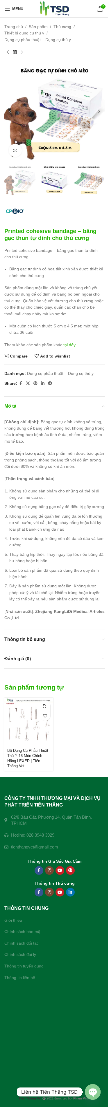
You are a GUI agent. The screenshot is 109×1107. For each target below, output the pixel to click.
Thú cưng (62, 26)
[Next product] (21, 52)
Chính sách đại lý (20, 954)
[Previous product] (7, 52)
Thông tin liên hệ (19, 977)
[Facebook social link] (20, 383)
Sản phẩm (38, 26)
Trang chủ (13, 26)
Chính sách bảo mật (23, 931)
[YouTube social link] (60, 870)
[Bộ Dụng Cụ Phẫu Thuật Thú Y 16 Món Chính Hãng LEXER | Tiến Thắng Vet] (28, 722)
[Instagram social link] (49, 870)
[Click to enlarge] (15, 150)
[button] (10, 111)
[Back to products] (14, 52)
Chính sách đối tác (21, 943)
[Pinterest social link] (35, 383)
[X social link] (28, 383)
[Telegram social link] (50, 383)
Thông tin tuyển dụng (24, 966)
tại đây (69, 344)
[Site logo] (54, 8)
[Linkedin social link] (42, 383)
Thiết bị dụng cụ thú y (24, 33)
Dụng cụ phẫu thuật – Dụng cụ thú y (37, 39)
